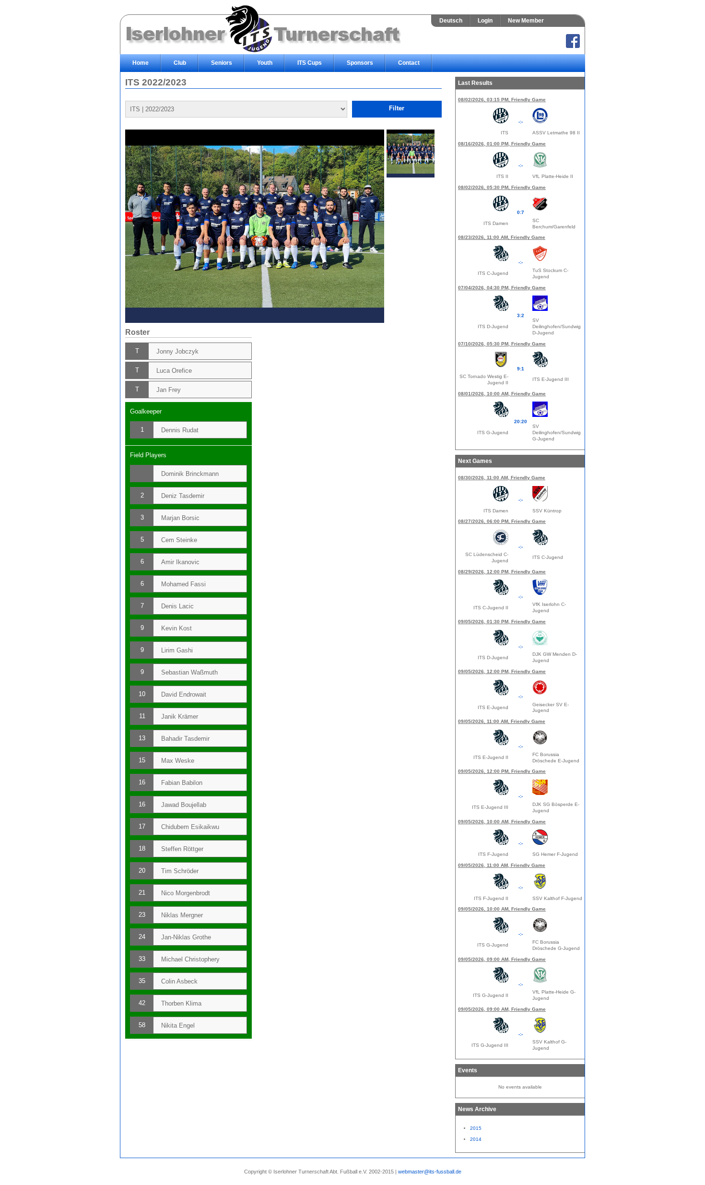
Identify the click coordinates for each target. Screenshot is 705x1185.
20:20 (520, 421)
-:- (520, 121)
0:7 (520, 212)
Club (180, 62)
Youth (264, 62)
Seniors (221, 62)
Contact (409, 62)
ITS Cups (309, 62)
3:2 (520, 315)
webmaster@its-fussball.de (429, 1171)
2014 (476, 1139)
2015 (476, 1128)
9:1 (520, 368)
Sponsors (360, 62)
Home (140, 62)
